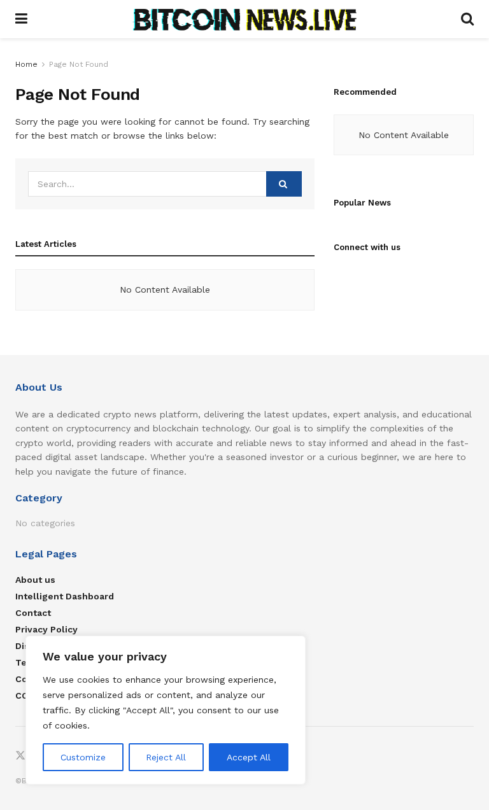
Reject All (166, 757)
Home (26, 64)
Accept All (249, 757)
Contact (33, 613)
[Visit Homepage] (244, 19)
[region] (165, 710)
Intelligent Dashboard (64, 596)
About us (35, 580)
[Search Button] (467, 19)
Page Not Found (78, 64)
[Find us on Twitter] (20, 756)
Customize (83, 757)
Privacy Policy (46, 629)
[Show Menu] (21, 19)
